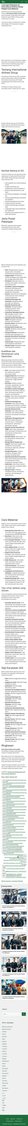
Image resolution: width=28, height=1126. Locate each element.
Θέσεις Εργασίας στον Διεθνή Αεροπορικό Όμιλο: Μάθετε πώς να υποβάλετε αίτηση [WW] (13, 846)
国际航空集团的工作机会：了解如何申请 (14, 874)
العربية (3, 1095)
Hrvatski (4, 1049)
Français (4, 1046)
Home (7, 1119)
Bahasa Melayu (6, 1029)
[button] (22, 1)
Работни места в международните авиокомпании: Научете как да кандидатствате (12, 849)
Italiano (4, 1051)
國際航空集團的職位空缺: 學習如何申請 (13, 875)
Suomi (4, 1078)
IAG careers (18, 532)
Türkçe (4, 1085)
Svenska (4, 1080)
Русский (4, 1090)
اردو (3, 1093)
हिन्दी (3, 1100)
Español (4, 1044)
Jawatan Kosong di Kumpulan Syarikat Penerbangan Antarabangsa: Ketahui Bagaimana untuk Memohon (14, 787)
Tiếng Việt (5, 1083)
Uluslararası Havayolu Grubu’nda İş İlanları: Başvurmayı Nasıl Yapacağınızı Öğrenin (13, 844)
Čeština (4, 1031)
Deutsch (4, 1036)
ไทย (3, 1103)
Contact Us (19, 1119)
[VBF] (3, 1)
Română (4, 1071)
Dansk (4, 1034)
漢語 (3, 1110)
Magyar (4, 1058)
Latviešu (4, 1053)
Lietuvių (4, 1056)
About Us (12, 1119)
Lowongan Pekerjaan (17, 881)
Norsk (4, 1063)
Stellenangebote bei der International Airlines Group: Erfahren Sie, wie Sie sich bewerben (13, 796)
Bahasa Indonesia (6, 881)
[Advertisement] (14, 43)
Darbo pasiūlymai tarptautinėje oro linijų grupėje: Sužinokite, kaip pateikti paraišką (14, 813)
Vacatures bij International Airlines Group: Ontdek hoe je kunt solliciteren (13, 818)
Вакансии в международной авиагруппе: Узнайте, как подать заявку (13, 852)
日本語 (4, 1105)
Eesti (3, 1039)
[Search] (24, 1014)
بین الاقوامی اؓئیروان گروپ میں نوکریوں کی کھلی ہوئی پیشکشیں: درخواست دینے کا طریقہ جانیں (15, 858)
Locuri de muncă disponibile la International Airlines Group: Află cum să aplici (13, 830)
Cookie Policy (18, 1121)
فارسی (4, 1098)
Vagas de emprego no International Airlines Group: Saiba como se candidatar (13, 827)
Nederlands (5, 1061)
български (5, 1088)
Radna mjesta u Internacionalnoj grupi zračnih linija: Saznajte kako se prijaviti (14, 804)
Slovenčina (5, 1073)
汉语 (3, 1107)
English (4, 1041)
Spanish (4, 1076)
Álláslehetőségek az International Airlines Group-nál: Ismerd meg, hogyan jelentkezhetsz (14, 815)
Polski (4, 1066)
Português (5, 1068)
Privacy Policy (9, 1121)
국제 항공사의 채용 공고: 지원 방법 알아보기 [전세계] (16, 877)
